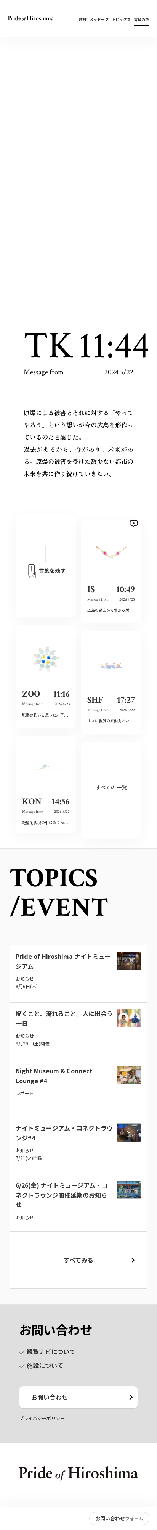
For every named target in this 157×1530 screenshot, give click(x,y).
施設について (45, 1365)
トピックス (121, 19)
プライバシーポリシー (42, 1418)
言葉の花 (141, 19)
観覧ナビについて (51, 1351)
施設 (83, 19)
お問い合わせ (49, 1396)
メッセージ (99, 19)
